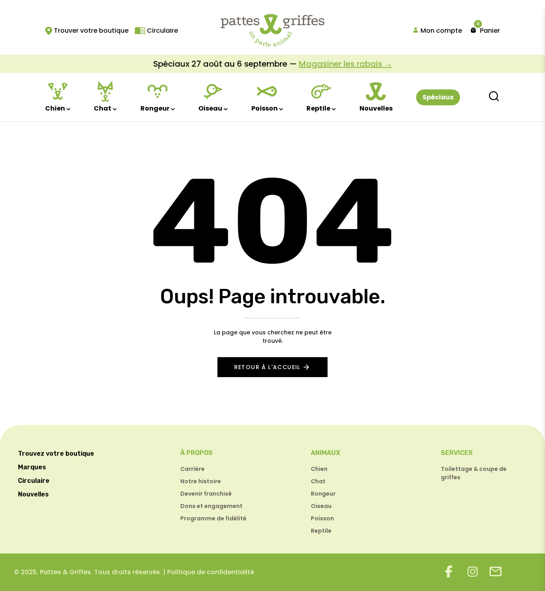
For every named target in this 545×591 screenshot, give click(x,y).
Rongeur (155, 108)
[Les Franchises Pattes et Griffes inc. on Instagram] (473, 571)
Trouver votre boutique (90, 30)
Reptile (318, 108)
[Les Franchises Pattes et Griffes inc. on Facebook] (449, 571)
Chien (55, 108)
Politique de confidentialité (210, 572)
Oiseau (210, 108)
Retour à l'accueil (267, 367)
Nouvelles (376, 108)
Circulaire (161, 30)
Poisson (264, 108)
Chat (102, 108)
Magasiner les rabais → (345, 63)
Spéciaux (438, 97)
